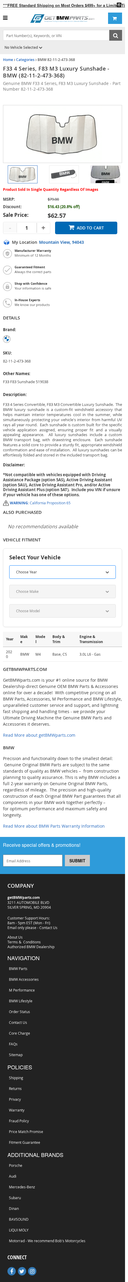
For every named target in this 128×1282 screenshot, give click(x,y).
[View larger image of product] (23, 174)
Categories (25, 59)
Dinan (14, 1208)
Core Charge (19, 1033)
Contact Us (48, 927)
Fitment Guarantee (24, 1142)
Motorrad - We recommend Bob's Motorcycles (47, 1240)
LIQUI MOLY (19, 1230)
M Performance (22, 990)
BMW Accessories (24, 979)
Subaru (15, 1197)
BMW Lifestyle (20, 1000)
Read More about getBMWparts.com (39, 735)
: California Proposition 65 (40, 502)
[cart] (115, 18)
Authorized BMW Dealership (30, 946)
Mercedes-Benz (22, 1186)
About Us (15, 937)
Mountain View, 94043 (61, 242)
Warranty (16, 1110)
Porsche (16, 1165)
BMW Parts (18, 968)
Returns (15, 1088)
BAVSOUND (19, 1219)
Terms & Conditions (24, 942)
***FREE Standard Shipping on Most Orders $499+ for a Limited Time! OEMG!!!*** (64, 5)
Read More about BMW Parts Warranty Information (54, 826)
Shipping (16, 1077)
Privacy (15, 1099)
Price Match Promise (26, 1131)
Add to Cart (90, 228)
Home (8, 59)
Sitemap (16, 1054)
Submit (77, 861)
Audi (13, 1176)
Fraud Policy (19, 1120)
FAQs (13, 1044)
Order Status (19, 1011)
